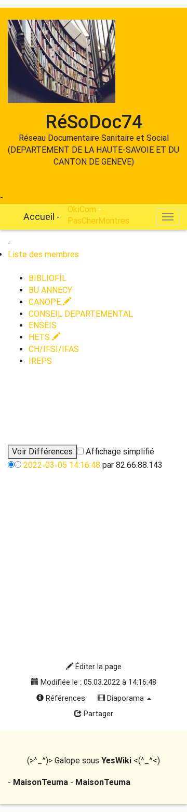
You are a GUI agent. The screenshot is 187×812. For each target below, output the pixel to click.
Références (64, 698)
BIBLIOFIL (47, 278)
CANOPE (46, 302)
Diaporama (125, 698)
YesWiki (116, 760)
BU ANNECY (50, 290)
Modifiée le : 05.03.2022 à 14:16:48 (97, 682)
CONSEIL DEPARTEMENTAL (81, 314)
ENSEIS (43, 325)
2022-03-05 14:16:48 (61, 465)
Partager (97, 714)
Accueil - (41, 216)
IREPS (40, 361)
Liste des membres (43, 254)
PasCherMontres (98, 221)
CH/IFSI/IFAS (54, 349)
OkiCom (19, 197)
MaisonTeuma (41, 782)
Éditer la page (97, 666)
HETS (40, 337)
